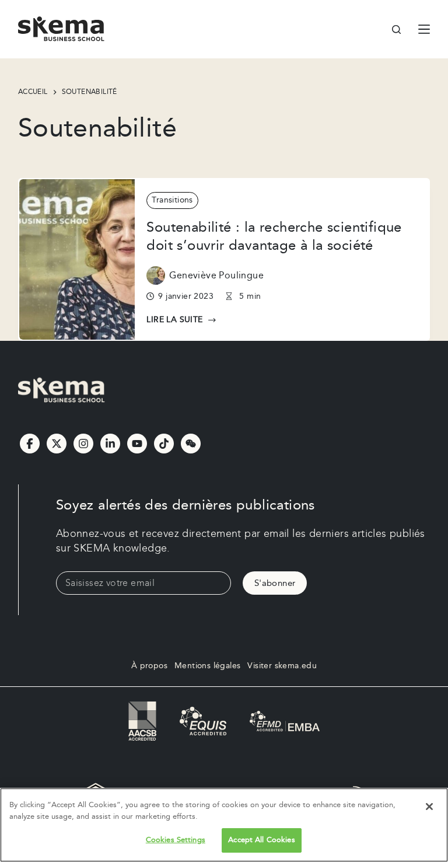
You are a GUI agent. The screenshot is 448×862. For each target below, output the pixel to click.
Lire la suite (178, 320)
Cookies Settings (175, 840)
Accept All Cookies (261, 840)
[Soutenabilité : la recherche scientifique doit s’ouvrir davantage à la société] (77, 259)
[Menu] (424, 29)
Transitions (172, 200)
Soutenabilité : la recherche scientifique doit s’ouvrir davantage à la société (273, 237)
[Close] (429, 806)
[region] (224, 825)
